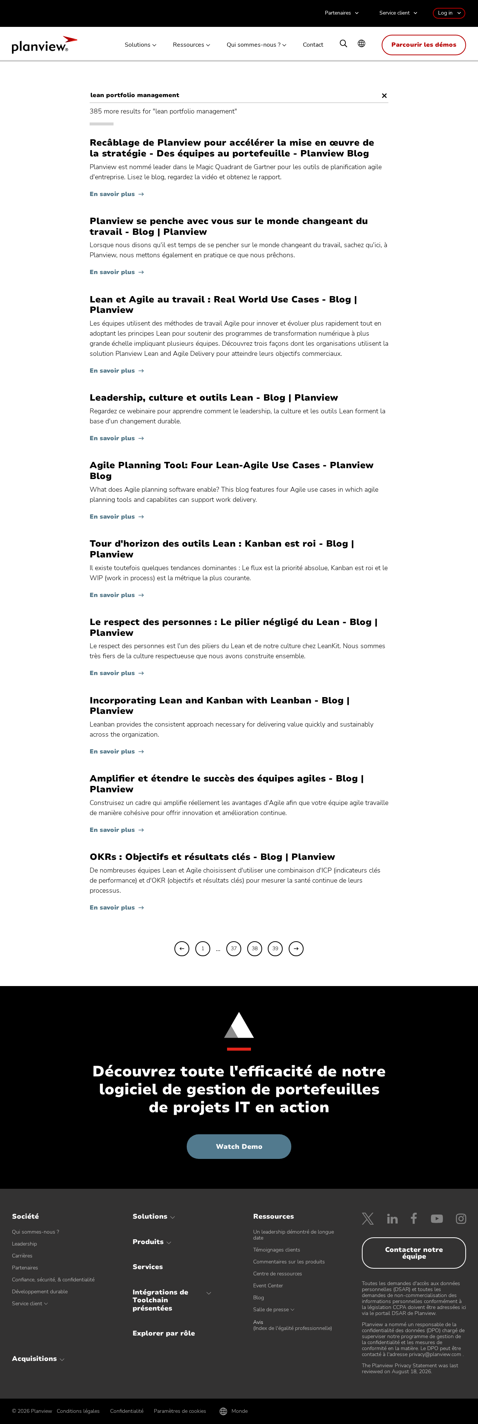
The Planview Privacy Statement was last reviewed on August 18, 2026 (410, 1368)
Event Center (268, 1285)
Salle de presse (271, 1309)
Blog (258, 1297)
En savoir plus (112, 194)
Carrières (22, 1255)
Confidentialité (126, 1411)
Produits (148, 1241)
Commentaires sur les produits (289, 1261)
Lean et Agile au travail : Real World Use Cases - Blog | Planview (223, 305)
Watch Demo (253, 1150)
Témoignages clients (276, 1249)
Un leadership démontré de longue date (293, 1234)
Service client (394, 13)
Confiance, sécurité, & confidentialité (53, 1279)
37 (234, 948)
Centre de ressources (277, 1273)
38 (255, 948)
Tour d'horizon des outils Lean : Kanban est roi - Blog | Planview (222, 549)
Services (148, 1266)
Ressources (188, 45)
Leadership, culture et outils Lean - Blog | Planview (214, 397)
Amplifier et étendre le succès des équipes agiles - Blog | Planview (227, 784)
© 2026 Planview (32, 1411)
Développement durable (40, 1291)
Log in (445, 12)
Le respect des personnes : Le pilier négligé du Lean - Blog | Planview (234, 627)
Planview (44, 47)
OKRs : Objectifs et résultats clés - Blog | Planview (212, 857)
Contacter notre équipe (414, 1253)
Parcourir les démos (423, 45)
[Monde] (361, 44)
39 (275, 948)
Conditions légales (78, 1411)
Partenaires (338, 13)
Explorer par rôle (164, 1333)
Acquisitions (34, 1358)
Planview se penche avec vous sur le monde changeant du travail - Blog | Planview (229, 226)
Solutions (137, 45)
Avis (292, 1325)
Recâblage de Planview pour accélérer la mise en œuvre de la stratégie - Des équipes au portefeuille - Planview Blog (232, 148)
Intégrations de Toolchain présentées (160, 1300)
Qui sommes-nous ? (253, 45)
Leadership (24, 1243)
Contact (313, 45)
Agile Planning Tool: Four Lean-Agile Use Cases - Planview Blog (231, 471)
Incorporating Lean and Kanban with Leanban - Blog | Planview (220, 706)
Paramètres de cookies (180, 1411)
